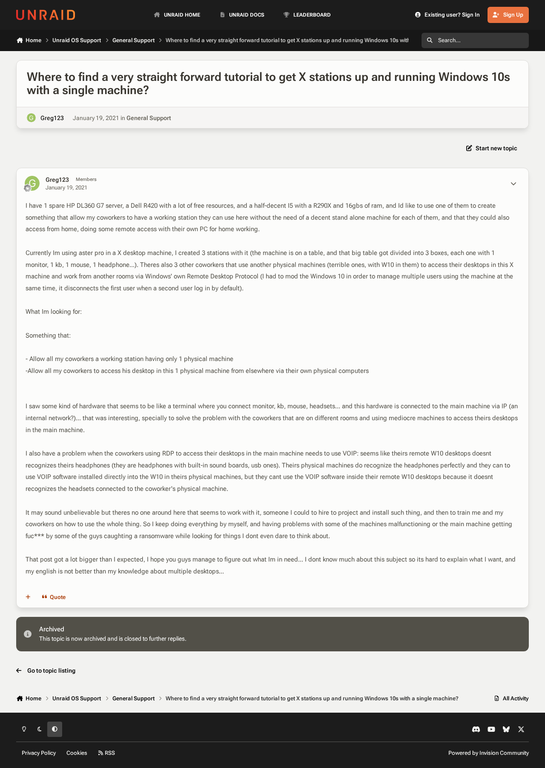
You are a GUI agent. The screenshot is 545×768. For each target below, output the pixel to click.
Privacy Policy (39, 753)
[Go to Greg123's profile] (31, 117)
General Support (148, 118)
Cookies (76, 753)
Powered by (488, 753)
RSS (109, 753)
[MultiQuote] (28, 597)
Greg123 (52, 118)
